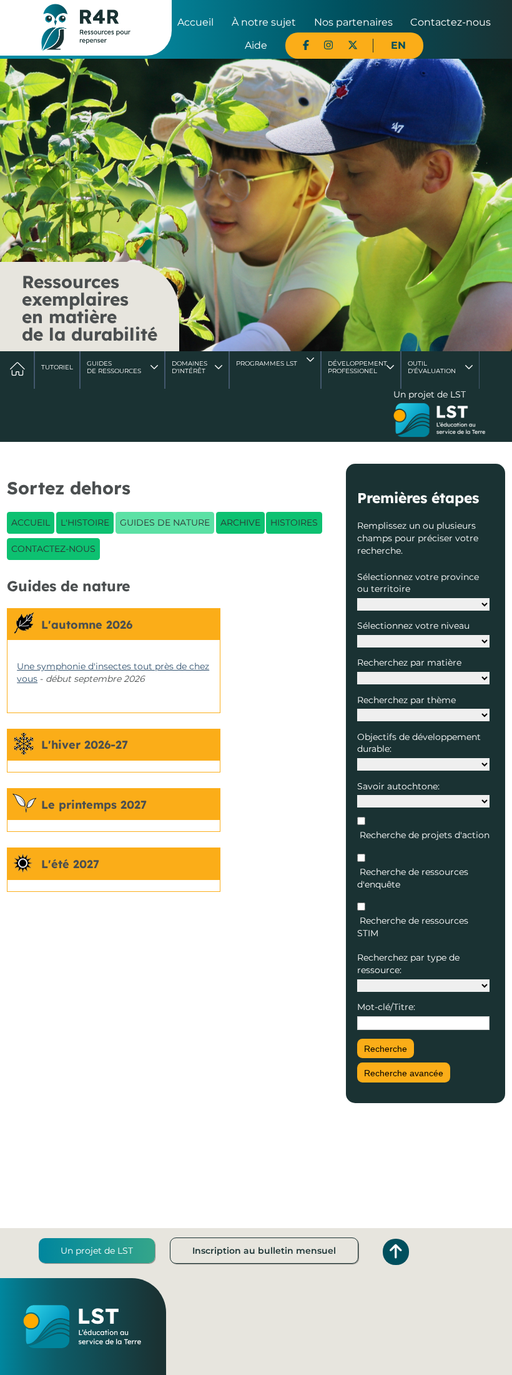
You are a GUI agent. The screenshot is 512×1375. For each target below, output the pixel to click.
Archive (240, 522)
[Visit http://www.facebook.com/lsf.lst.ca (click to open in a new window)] (306, 45)
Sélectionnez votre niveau (413, 625)
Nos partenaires (353, 22)
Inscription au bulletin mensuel (264, 1250)
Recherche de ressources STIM (412, 927)
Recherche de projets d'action (423, 835)
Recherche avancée (403, 1073)
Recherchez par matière (409, 662)
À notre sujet (264, 22)
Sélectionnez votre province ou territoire (418, 583)
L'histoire (85, 522)
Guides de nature (165, 522)
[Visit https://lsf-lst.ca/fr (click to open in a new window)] (439, 421)
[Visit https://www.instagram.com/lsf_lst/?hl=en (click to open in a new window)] (328, 45)
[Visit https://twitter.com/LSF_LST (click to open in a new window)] (353, 45)
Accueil (195, 22)
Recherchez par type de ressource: (408, 964)
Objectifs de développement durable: (419, 743)
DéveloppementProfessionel (357, 367)
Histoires (294, 522)
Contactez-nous (450, 22)
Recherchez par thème (406, 700)
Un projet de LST (97, 1250)
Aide (256, 45)
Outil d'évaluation (432, 367)
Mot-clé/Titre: (386, 1006)
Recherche (385, 1049)
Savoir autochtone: (398, 786)
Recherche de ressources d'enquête (412, 878)
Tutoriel (57, 367)
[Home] (86, 26)
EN (398, 45)
